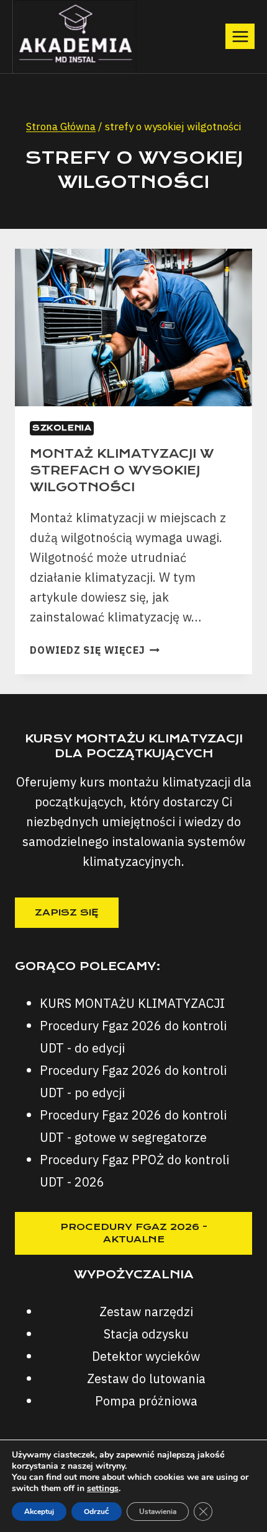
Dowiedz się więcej (95, 650)
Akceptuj (39, 1511)
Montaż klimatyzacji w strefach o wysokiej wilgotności (122, 470)
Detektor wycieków (146, 1356)
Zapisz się (67, 912)
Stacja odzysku (146, 1333)
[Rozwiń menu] (240, 36)
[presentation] (133, 328)
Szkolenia (61, 427)
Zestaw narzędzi (146, 1311)
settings (103, 1488)
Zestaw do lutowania (146, 1378)
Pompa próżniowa (146, 1400)
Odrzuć (96, 1511)
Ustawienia (157, 1511)
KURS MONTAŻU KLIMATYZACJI (132, 1003)
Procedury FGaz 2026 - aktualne (133, 1233)
